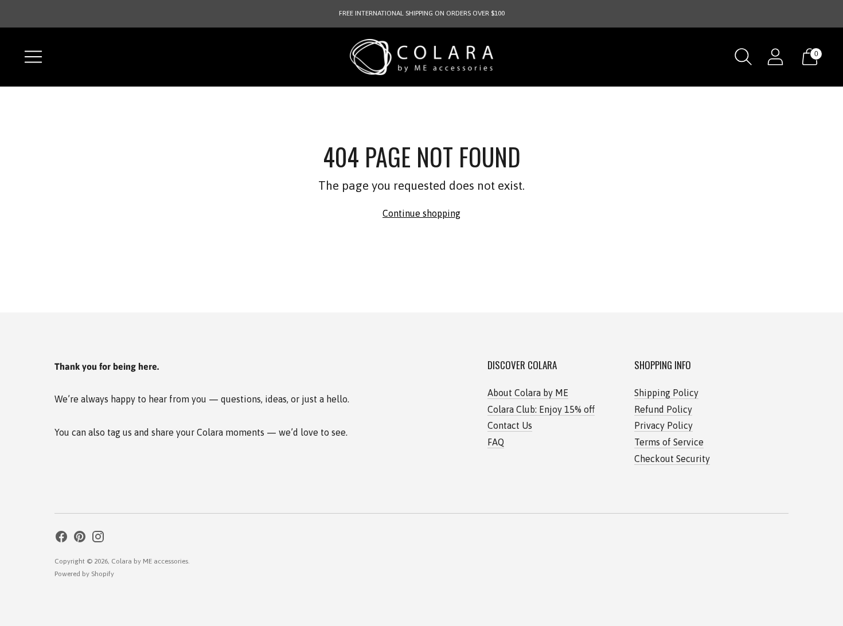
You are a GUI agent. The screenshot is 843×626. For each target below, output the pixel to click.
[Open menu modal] (33, 57)
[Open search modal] (743, 57)
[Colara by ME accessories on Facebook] (61, 538)
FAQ (495, 442)
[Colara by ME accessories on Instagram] (98, 538)
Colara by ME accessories (149, 561)
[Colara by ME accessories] (421, 57)
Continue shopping (421, 213)
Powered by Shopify (84, 574)
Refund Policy (663, 409)
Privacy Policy (663, 425)
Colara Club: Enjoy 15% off (541, 409)
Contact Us (509, 425)
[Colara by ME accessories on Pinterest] (80, 538)
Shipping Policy (666, 393)
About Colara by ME (527, 393)
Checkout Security (672, 458)
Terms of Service (669, 442)
